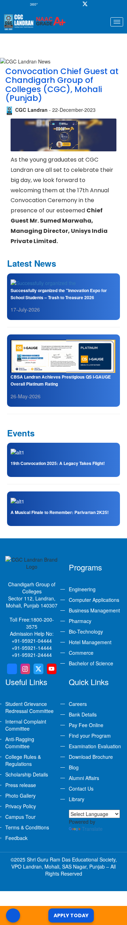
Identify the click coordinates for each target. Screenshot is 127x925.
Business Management (94, 610)
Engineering (82, 589)
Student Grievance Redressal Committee (29, 707)
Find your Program (90, 735)
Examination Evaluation (95, 746)
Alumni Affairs (84, 777)
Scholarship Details (26, 774)
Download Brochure (91, 756)
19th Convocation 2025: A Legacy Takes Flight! (58, 463)
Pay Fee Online (86, 724)
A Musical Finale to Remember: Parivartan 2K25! (60, 512)
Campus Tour (20, 816)
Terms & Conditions (27, 827)
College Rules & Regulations (23, 760)
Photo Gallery (20, 795)
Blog (74, 767)
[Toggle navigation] (116, 21)
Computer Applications (94, 599)
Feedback (16, 837)
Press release (20, 784)
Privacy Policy (20, 806)
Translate (92, 828)
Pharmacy (80, 620)
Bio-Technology (86, 631)
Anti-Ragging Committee (19, 743)
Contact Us (81, 788)
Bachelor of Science (91, 663)
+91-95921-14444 (32, 647)
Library (76, 799)
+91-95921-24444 (32, 654)
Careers (78, 703)
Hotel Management (90, 642)
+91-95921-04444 (32, 640)
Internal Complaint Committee (25, 725)
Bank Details (83, 714)
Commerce (81, 652)
